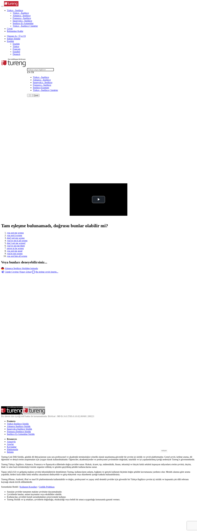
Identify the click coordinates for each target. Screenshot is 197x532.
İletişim (10, 452)
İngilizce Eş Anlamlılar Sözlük (21, 434)
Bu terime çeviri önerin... (47, 272)
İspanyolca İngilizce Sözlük (19, 429)
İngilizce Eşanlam (41, 87)
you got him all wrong (17, 256)
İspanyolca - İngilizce (22, 21)
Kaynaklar (11, 447)
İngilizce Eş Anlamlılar (23, 23)
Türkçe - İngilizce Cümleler (25, 26)
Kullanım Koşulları (28, 487)
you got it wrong (14, 235)
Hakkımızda (12, 449)
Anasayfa (11, 441)
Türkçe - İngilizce (21, 13)
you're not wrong (14, 253)
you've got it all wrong (17, 240)
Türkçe (16, 46)
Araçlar (10, 444)
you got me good (14, 251)
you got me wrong (15, 233)
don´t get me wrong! (16, 243)
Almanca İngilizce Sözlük (18, 426)
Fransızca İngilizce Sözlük (19, 431)
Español (16, 51)
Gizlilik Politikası (47, 487)
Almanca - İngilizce (22, 15)
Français (16, 49)
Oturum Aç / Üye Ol (16, 36)
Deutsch (16, 54)
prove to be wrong (15, 248)
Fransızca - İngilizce (22, 18)
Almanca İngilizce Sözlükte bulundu (21, 268)
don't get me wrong (16, 238)
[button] (15, 10)
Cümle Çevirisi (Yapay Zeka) (18, 272)
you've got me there (16, 246)
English (16, 44)
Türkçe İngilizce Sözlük (18, 424)
